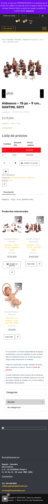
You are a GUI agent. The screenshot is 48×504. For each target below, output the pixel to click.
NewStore (25, 500)
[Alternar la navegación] (44, 28)
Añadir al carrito (31, 163)
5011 (11, 180)
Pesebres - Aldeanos (22, 40)
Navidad (10, 40)
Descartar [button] (30, 11)
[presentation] (4, 93)
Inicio (4, 40)
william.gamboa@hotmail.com (15, 486)
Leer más (31, 264)
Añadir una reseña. (21, 112)
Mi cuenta (8, 28)
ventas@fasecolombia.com (13, 491)
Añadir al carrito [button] (13, 265)
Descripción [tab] (9, 192)
